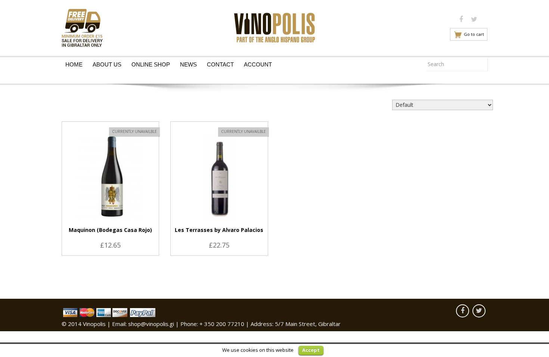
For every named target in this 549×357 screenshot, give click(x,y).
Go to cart (474, 34)
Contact (220, 64)
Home (74, 64)
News (188, 64)
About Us (107, 64)
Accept (311, 350)
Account (258, 64)
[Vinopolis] (274, 25)
